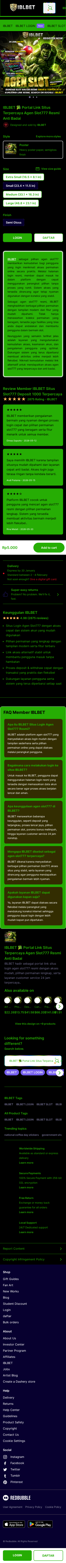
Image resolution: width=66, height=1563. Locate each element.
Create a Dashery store (19, 1381)
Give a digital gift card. (43, 579)
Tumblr (15, 1475)
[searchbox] (33, 1061)
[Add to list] (7, 1000)
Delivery (8, 1397)
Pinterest (16, 1482)
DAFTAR (48, 1555)
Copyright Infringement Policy (24, 1259)
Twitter (15, 1469)
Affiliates (9, 1357)
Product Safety (13, 1422)
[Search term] (50, 8)
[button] (48, 1006)
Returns (8, 1403)
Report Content (14, 1248)
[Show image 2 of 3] (33, 97)
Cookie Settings (14, 1440)
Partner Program (14, 1350)
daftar (7, 1316)
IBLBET (8, 26)
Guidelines (10, 1416)
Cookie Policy (53, 1506)
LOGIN (17, 1555)
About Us (9, 1338)
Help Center (11, 1410)
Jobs (6, 1369)
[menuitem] (8, 26)
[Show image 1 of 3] (30, 97)
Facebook (17, 1463)
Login (7, 1310)
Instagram (17, 1457)
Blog (6, 1297)
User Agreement (12, 1506)
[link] (11, 1072)
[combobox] (49, 8)
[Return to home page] (22, 8)
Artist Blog (10, 1375)
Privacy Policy (33, 1506)
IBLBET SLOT (56, 26)
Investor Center (13, 1344)
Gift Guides (11, 1279)
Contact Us (11, 1434)
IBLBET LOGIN (29, 26)
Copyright (10, 1428)
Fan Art (8, 1285)
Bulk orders (11, 1322)
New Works (11, 1291)
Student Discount (15, 1303)
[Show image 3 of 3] (36, 97)
